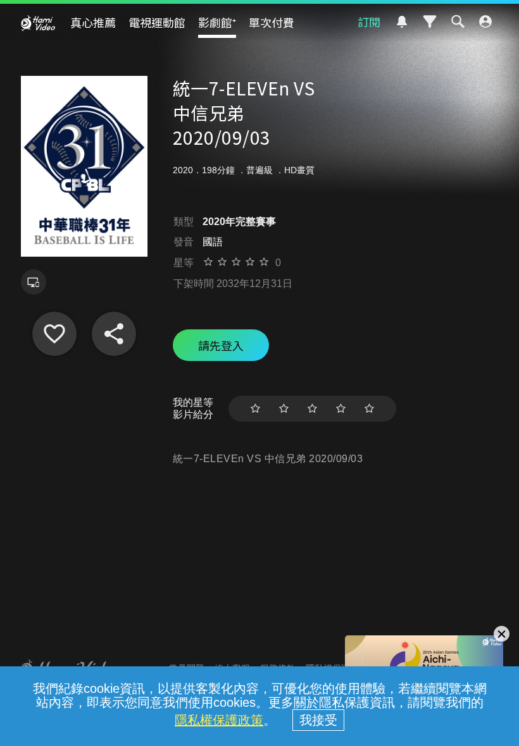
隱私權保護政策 (219, 720)
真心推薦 (93, 22)
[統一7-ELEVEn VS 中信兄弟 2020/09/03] (54, 334)
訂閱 (369, 21)
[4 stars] (341, 409)
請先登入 (221, 345)
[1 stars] (255, 409)
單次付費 (271, 22)
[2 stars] (284, 409)
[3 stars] (312, 409)
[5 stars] (369, 409)
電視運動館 (156, 22)
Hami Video (38, 23)
